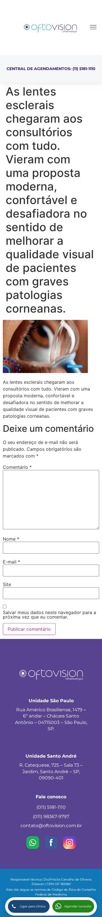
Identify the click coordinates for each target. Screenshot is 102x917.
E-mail (11, 562)
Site (7, 584)
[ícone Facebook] (51, 842)
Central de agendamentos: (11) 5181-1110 (51, 68)
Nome (11, 539)
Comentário (17, 467)
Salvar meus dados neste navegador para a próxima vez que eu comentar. (49, 614)
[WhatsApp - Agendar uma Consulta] (32, 842)
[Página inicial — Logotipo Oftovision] (50, 27)
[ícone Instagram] (69, 842)
